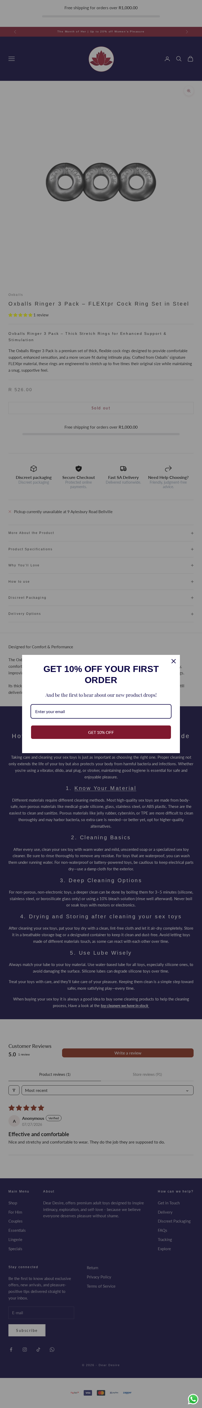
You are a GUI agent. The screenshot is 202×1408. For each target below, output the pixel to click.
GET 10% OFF (101, 732)
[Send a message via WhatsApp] (193, 1399)
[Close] (173, 661)
